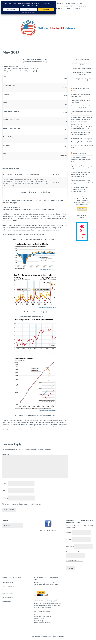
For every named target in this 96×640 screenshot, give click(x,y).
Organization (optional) (72, 552)
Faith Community (7, 593)
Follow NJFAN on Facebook (48, 530)
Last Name (69, 539)
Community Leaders (8, 582)
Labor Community (7, 597)
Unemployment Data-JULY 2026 (80, 100)
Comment (6, 454)
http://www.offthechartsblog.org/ (35, 312)
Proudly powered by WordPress (39, 636)
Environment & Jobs (74, 3)
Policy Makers (6, 601)
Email (4, 490)
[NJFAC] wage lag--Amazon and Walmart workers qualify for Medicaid (80, 174)
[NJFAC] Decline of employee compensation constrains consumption (79, 189)
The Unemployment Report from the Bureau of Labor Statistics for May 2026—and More (81, 119)
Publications (81, 6)
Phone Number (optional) (73, 560)
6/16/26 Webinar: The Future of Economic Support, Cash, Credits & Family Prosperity (81, 126)
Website (5, 498)
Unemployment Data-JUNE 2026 (80, 111)
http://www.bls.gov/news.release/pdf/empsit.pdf (26, 200)
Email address (70, 546)
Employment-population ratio (29, 316)
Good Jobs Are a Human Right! (80, 145)
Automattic (61, 636)
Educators (5, 590)
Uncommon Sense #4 (13, 209)
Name (5, 483)
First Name (69, 532)
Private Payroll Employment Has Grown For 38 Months (31, 239)
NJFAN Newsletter (66, 6)
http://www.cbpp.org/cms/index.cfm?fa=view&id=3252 (35, 415)
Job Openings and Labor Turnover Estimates (34, 230)
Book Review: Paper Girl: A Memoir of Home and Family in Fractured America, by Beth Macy (82, 140)
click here (82, 245)
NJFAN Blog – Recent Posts (80, 89)
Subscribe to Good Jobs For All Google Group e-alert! (82, 198)
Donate (77, 8)
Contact (68, 8)
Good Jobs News (79, 153)
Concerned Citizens (8, 586)
